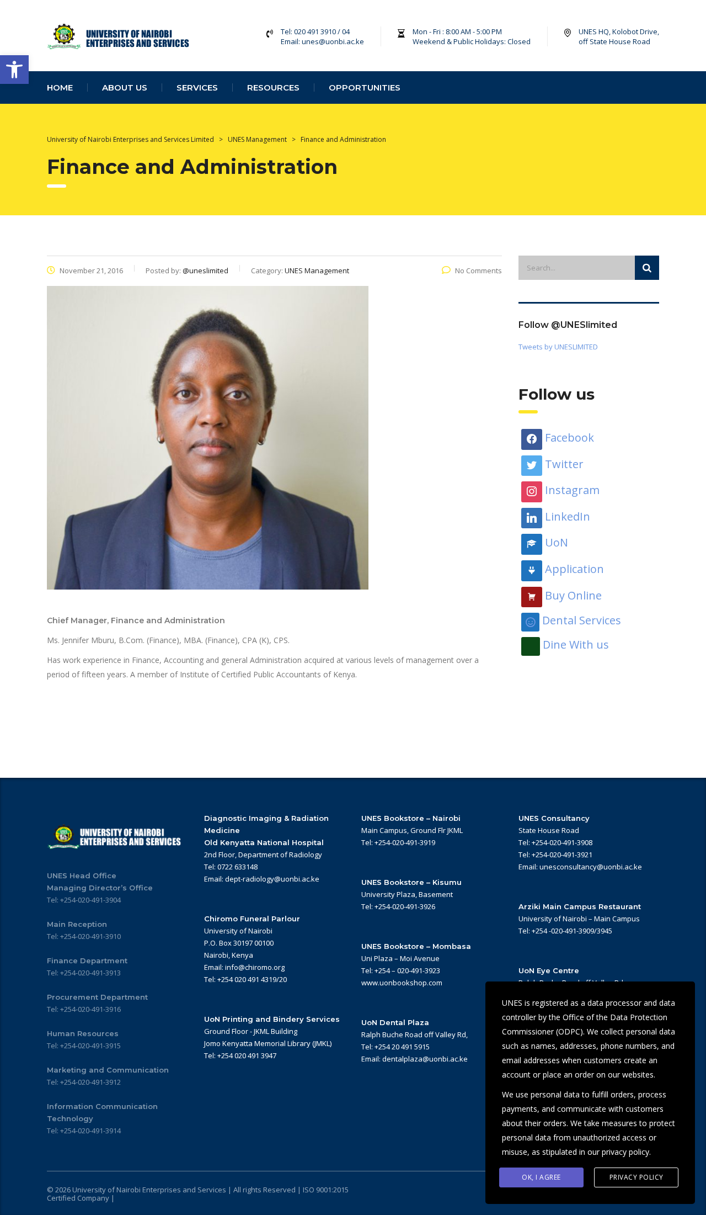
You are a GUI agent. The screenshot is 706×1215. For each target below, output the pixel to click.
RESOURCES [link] (273, 87)
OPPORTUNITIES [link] (364, 87)
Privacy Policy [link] (636, 1177)
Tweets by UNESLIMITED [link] (558, 347)
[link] (14, 69)
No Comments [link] (478, 270)
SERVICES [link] (197, 87)
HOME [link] (60, 87)
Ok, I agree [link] (541, 1177)
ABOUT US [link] (124, 87)
